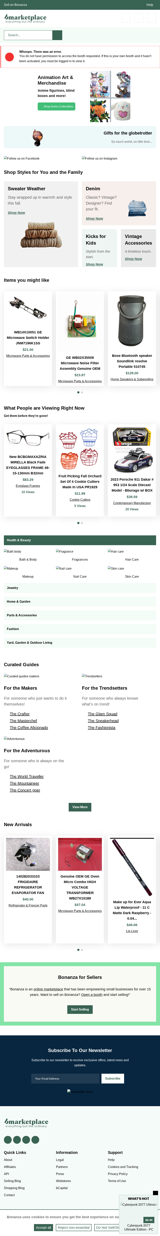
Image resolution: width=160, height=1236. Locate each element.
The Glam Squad (102, 714)
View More (80, 807)
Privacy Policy (118, 1174)
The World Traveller (27, 776)
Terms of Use (117, 1181)
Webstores (63, 1181)
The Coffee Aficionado (29, 727)
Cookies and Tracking (123, 1167)
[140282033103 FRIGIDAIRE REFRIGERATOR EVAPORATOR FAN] (28, 889)
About (8, 1159)
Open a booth (91, 995)
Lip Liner (132, 931)
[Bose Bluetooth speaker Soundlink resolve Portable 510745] (132, 339)
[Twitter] (17, 1140)
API (6, 1174)
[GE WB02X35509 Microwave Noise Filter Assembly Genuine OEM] (80, 339)
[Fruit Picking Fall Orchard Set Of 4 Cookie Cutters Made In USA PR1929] (80, 470)
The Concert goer (25, 790)
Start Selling (80, 1009)
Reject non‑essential (74, 1228)
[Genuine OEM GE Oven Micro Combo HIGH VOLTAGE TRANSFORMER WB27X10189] (80, 889)
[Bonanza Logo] (25, 18)
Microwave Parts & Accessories (28, 355)
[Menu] (151, 18)
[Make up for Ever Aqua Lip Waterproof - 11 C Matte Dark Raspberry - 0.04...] (132, 889)
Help (150, 4)
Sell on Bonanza (15, 4)
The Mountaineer (24, 783)
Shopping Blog (14, 1188)
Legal (60, 1159)
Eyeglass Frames (28, 485)
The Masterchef (23, 721)
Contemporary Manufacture (132, 503)
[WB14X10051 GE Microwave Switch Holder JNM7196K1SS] (28, 339)
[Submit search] (57, 35)
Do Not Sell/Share (110, 1228)
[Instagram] (35, 1140)
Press (60, 1174)
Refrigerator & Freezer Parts (28, 905)
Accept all (43, 1228)
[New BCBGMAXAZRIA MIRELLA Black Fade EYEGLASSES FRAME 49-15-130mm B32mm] (28, 470)
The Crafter (20, 714)
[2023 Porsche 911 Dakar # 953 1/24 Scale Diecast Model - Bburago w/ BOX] (132, 470)
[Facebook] (8, 1140)
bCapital (62, 1188)
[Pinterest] (26, 1140)
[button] (78, 392)
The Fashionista (101, 727)
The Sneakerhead (103, 721)
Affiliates (10, 1167)
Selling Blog (12, 1181)
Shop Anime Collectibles (58, 106)
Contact (9, 1195)
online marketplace (48, 989)
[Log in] (139, 18)
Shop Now (16, 213)
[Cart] (126, 18)
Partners (62, 1167)
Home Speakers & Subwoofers (132, 379)
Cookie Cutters (80, 499)
